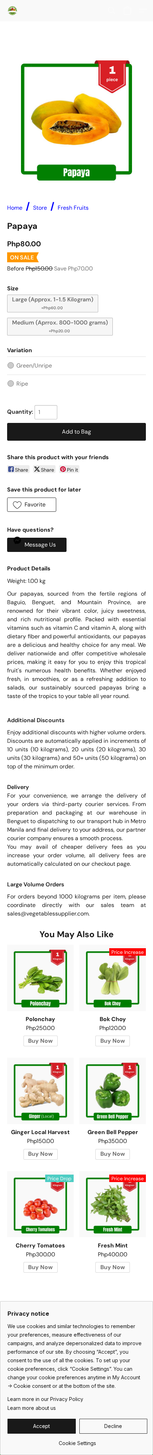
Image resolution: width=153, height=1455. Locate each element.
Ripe (22, 383)
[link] (77, 1441)
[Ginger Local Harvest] (40, 1091)
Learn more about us (31, 1408)
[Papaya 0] (76, 119)
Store (40, 207)
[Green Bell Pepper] (112, 1091)
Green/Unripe (34, 365)
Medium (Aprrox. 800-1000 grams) (60, 326)
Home (14, 207)
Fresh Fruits (73, 207)
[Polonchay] (40, 978)
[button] (13, 10)
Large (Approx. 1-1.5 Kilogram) (52, 303)
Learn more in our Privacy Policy (45, 1399)
